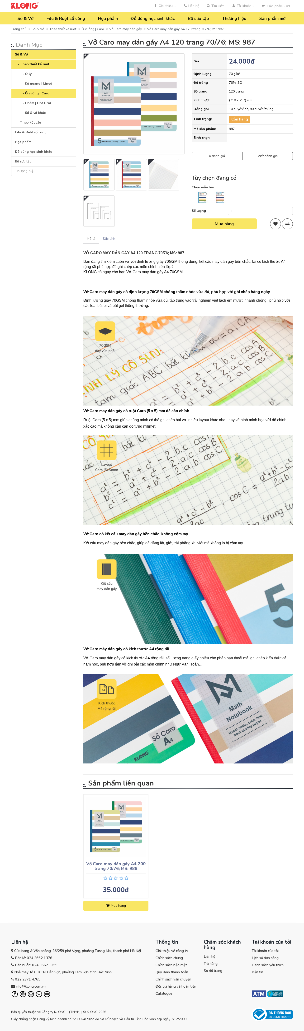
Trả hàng (211, 963)
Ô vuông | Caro (92, 29)
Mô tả (91, 238)
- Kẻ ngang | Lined (36, 83)
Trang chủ (18, 29)
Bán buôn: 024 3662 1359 (36, 965)
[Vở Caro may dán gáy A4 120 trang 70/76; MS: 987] (134, 103)
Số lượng (199, 210)
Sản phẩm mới (272, 18)
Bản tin (257, 972)
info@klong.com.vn (31, 986)
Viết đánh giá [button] (268, 156)
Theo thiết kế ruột (62, 29)
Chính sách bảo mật (171, 965)
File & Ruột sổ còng (66, 18)
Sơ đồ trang (213, 970)
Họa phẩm (108, 18)
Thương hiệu (234, 18)
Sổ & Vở (25, 18)
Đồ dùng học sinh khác (153, 18)
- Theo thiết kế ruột (32, 64)
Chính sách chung (169, 958)
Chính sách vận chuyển (173, 979)
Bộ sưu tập (198, 18)
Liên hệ (209, 956)
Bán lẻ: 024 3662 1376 (33, 958)
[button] (215, 6)
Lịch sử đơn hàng (265, 958)
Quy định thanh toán (172, 972)
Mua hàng (224, 224)
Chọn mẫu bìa (203, 187)
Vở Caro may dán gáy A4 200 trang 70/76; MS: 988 (116, 866)
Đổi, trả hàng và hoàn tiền (176, 986)
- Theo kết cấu (28, 122)
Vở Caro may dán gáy (125, 29)
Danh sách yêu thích (268, 965)
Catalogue (164, 993)
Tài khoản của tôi (265, 950)
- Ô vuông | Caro (34, 93)
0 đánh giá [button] (217, 156)
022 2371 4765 (27, 979)
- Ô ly (26, 74)
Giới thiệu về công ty (172, 950)
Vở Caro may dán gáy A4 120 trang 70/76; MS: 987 (185, 29)
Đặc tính (109, 238)
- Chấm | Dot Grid (35, 103)
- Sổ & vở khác (33, 113)
